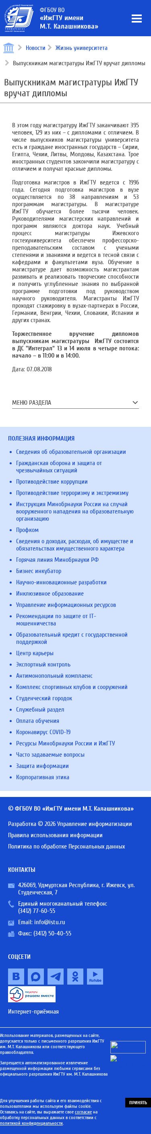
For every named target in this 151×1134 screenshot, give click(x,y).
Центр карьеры (35, 653)
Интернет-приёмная (33, 1011)
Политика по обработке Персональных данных (66, 846)
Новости (36, 48)
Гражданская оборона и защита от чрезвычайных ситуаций (59, 466)
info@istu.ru (49, 922)
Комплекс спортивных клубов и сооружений (72, 687)
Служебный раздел (40, 709)
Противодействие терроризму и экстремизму (72, 493)
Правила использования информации (55, 835)
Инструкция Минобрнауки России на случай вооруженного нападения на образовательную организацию (75, 511)
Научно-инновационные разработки (61, 582)
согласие (83, 1112)
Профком (27, 530)
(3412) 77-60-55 (36, 911)
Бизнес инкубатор (38, 571)
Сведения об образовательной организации (71, 451)
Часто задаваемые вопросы (50, 754)
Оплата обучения (37, 720)
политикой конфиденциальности (31, 1123)
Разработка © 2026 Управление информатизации (70, 824)
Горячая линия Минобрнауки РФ (57, 559)
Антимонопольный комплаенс (54, 675)
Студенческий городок (44, 698)
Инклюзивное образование (50, 593)
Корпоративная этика (42, 777)
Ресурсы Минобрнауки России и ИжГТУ (65, 743)
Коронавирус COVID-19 (43, 732)
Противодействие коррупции (52, 481)
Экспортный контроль (43, 664)
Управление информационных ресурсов (66, 604)
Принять (138, 1102)
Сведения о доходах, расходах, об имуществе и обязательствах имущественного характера (74, 545)
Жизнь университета (82, 48)
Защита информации (42, 766)
